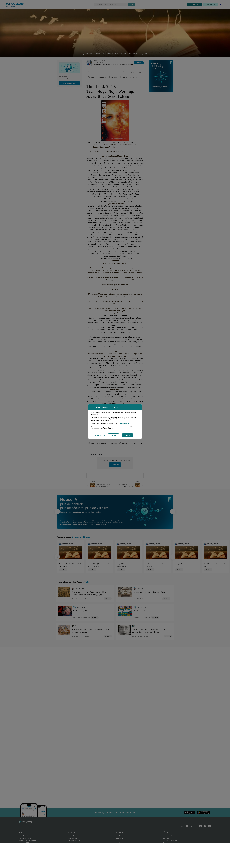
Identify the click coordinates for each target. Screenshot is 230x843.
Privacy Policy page (123, 423)
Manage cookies (99, 435)
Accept (127, 435)
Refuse (113, 435)
